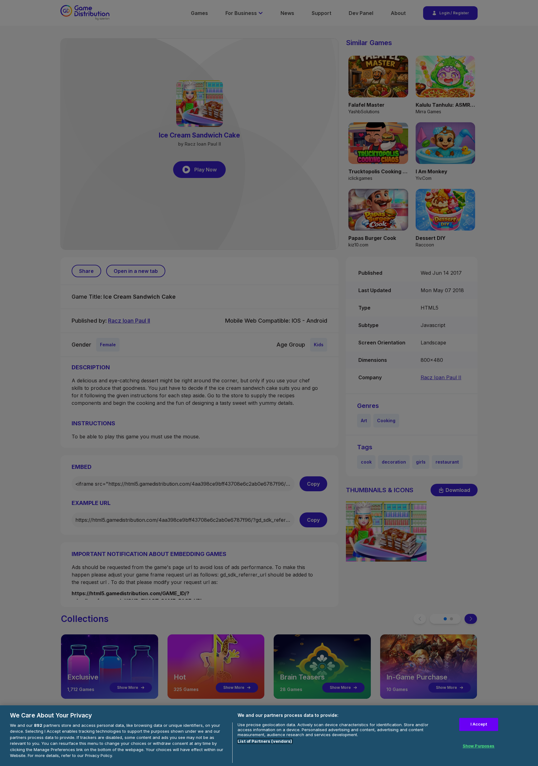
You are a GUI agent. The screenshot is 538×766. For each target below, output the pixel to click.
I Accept (478, 724)
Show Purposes (479, 745)
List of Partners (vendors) (265, 741)
